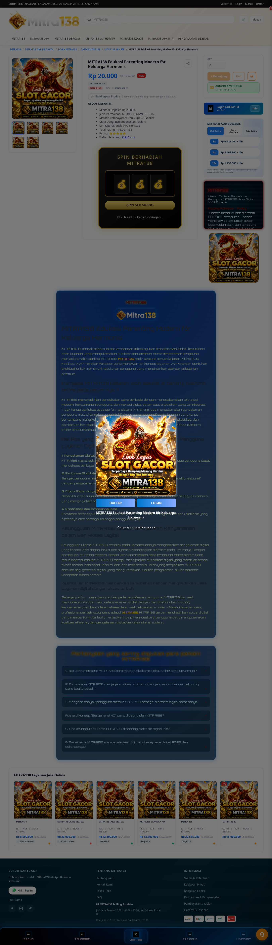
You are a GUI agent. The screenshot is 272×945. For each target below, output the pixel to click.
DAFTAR (116, 503)
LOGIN (156, 503)
